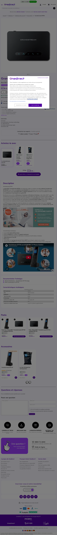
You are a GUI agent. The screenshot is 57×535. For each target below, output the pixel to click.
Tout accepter (35, 105)
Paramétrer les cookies (21, 105)
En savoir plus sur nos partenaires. (18, 101)
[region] (28, 92)
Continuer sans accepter (43, 77)
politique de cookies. (32, 99)
